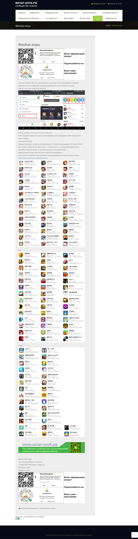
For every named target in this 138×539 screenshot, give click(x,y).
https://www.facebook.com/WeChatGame (33, 158)
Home (108, 25)
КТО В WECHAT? (52, 18)
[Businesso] (26, 4)
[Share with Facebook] (19, 519)
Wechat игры (117, 25)
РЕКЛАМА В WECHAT (110, 13)
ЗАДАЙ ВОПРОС (111, 18)
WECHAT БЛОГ (85, 18)
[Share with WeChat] (16, 519)
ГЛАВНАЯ (21, 13)
